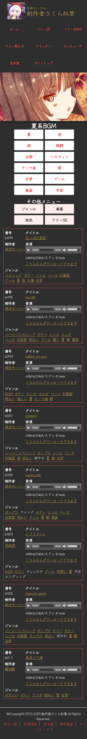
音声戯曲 (66, 723)
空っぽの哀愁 (35, 237)
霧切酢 (10, 668)
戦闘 (59, 145)
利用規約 (30, 723)
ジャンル (29, 209)
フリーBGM (72, 29)
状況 (28, 220)
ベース (53, 275)
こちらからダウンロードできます (51, 263)
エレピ (66, 334)
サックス (36, 635)
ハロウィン (59, 156)
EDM (9, 393)
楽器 (59, 209)
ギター (29, 275)
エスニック (13, 275)
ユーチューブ (72, 46)
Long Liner (33, 474)
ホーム (14, 29)
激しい (22, 398)
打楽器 (64, 275)
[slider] (74, 249)
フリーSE (43, 29)
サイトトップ (43, 62)
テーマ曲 (29, 167)
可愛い (62, 571)
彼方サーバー (15, 248)
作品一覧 (10, 723)
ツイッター (43, 46)
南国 (28, 190)
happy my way (36, 356)
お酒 (28, 156)
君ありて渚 (34, 657)
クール (10, 280)
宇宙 (59, 190)
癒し (56, 339)
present (31, 415)
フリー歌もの (14, 46)
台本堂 (14, 62)
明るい (34, 339)
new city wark (35, 593)
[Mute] (64, 250)
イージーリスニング (20, 334)
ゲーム (59, 179)
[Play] (28, 250)
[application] (53, 250)
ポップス (44, 452)
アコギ (37, 694)
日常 (28, 179)
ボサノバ (11, 694)
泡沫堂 (10, 545)
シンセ (41, 275)
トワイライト (35, 533)
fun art (30, 296)
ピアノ (19, 571)
